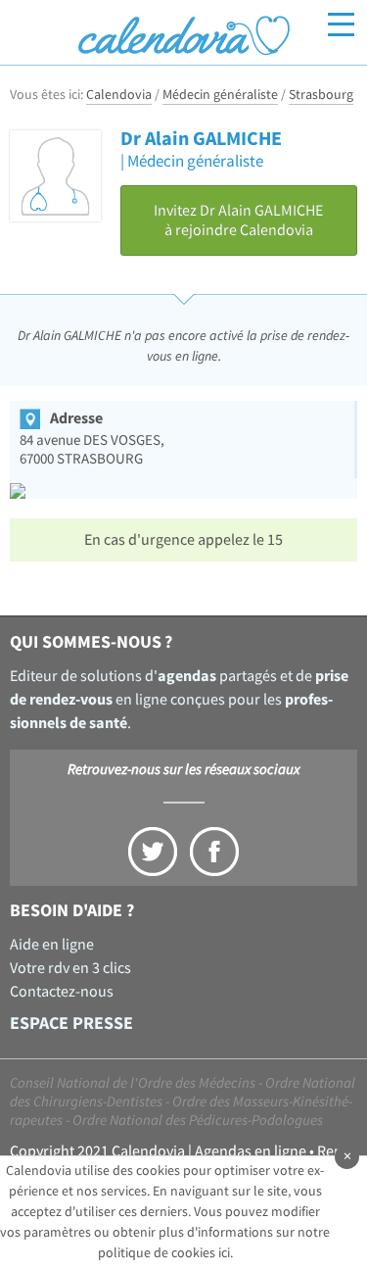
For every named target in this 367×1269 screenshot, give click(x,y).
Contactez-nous (62, 991)
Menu (341, 24)
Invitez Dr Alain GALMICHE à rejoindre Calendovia (238, 220)
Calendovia (119, 95)
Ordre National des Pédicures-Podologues (197, 1120)
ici (224, 1253)
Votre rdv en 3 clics (70, 968)
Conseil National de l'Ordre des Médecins (132, 1083)
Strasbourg (321, 95)
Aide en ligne (52, 944)
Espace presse (71, 1023)
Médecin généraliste (220, 95)
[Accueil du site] (183, 35)
